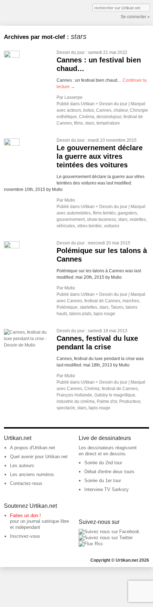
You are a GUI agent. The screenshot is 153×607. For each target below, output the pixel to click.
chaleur (121, 110)
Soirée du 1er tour (102, 480)
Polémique (67, 307)
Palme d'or (107, 401)
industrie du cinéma (76, 401)
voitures (111, 225)
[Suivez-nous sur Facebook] (109, 531)
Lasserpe (73, 97)
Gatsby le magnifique (114, 395)
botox (88, 110)
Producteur (129, 401)
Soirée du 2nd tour (103, 462)
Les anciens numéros (32, 474)
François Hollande (74, 395)
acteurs (74, 110)
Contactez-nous (26, 483)
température (108, 123)
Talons (117, 307)
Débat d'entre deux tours (109, 471)
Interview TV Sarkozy (106, 489)
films (78, 123)
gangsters (127, 213)
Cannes (103, 110)
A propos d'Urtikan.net (32, 447)
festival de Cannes (102, 300)
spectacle (66, 407)
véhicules (66, 225)
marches (130, 300)
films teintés (104, 213)
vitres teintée (89, 225)
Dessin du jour (71, 52)
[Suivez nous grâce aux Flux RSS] (91, 543)
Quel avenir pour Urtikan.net (39, 456)
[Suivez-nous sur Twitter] (106, 537)
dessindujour (108, 116)
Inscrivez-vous (25, 536)
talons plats (80, 313)
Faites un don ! (25, 515)
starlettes (88, 307)
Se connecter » (135, 16)
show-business (101, 219)
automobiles (79, 213)
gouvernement (71, 219)
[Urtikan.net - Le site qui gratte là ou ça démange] (30, 12)
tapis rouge (104, 313)
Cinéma (86, 116)
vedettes (138, 219)
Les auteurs (22, 465)
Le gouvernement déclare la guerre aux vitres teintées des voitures (100, 156)
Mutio (69, 200)
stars (89, 123)
